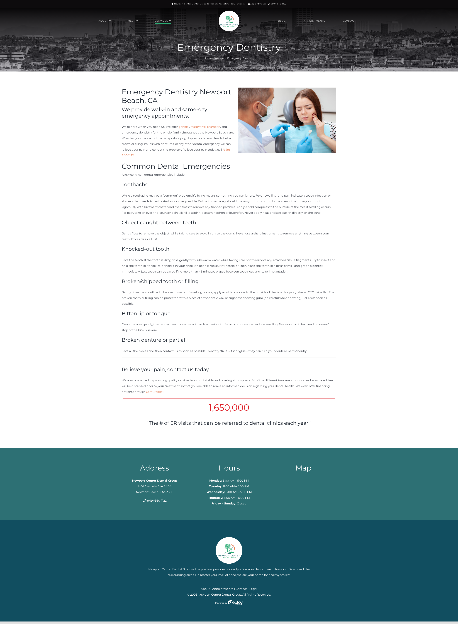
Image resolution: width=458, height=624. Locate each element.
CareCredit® (155, 391)
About (205, 589)
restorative (198, 126)
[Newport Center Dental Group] (229, 535)
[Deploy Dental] (235, 603)
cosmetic (213, 126)
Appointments (258, 4)
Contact (241, 589)
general (184, 126)
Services (219, 58)
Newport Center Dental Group (219, 594)
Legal (253, 589)
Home (207, 58)
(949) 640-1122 (278, 4)
